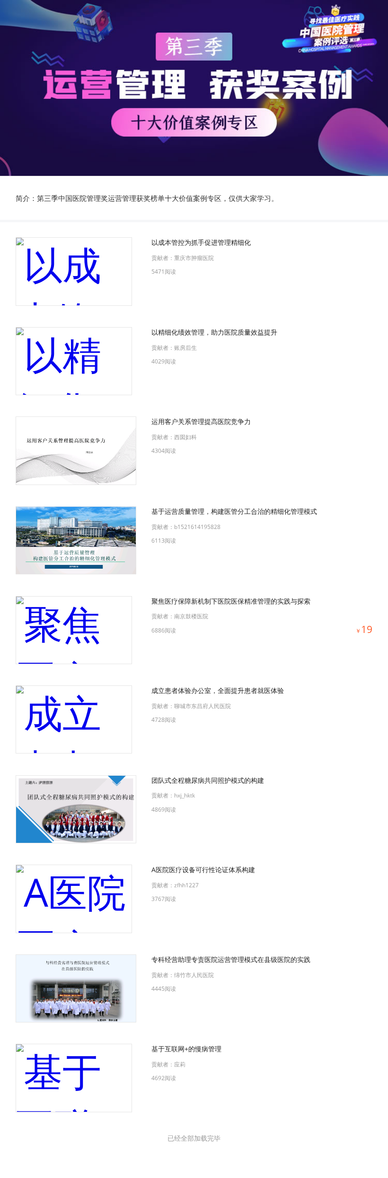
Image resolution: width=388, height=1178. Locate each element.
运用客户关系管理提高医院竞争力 (201, 421)
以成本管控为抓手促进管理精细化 (201, 242)
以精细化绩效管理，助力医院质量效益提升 (214, 332)
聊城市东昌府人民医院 (202, 706)
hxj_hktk (184, 795)
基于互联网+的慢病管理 (186, 1048)
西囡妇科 (185, 437)
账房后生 (185, 348)
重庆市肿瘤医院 (194, 258)
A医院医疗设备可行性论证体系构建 (203, 869)
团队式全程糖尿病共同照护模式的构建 (207, 780)
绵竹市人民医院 (194, 975)
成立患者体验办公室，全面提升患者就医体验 (217, 690)
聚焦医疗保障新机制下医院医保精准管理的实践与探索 (230, 601)
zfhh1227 (186, 885)
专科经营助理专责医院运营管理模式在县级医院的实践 (230, 959)
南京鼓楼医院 (191, 616)
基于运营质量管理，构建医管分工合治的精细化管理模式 (234, 511)
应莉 (179, 1064)
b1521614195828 (197, 527)
